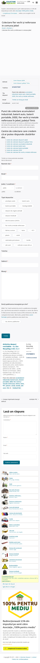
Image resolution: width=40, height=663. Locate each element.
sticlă (18, 235)
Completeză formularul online (17, 648)
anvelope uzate (10, 201)
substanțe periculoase (12, 240)
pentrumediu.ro (7, 644)
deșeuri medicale (10, 216)
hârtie (18, 384)
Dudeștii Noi (17, 388)
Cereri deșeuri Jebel (19, 80)
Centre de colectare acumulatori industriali (19, 144)
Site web (5, 453)
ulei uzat (8, 245)
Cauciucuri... (13, 537)
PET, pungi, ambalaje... (14, 478)
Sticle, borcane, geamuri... (15, 484)
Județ (3, 191)
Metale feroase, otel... (14, 490)
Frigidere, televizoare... (15, 502)
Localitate (18, 191)
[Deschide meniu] (37, 2)
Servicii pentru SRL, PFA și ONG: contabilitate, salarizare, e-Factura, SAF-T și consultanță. (20, 579)
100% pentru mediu (23, 2)
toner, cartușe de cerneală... (16, 513)
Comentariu (7, 420)
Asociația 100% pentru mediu (24, 11)
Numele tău (6, 164)
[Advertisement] (20, 52)
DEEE (13, 96)
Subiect (4, 261)
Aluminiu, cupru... (15, 496)
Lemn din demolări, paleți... (16, 542)
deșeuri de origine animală (13, 211)
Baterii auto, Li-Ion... (14, 525)
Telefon (4, 251)
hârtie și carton (10, 230)
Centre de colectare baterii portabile (17, 148)
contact (34, 657)
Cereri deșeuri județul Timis (21, 83)
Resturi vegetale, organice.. (15, 566)
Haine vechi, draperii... (14, 519)
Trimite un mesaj (31, 357)
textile (28, 240)
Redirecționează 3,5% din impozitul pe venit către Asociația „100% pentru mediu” (19, 624)
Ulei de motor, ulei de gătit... (16, 531)
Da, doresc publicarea (12, 321)
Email (3, 174)
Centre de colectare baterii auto (16, 146)
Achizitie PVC (33, 399)
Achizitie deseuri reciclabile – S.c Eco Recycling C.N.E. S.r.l (11, 346)
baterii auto (22, 94)
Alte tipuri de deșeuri (9, 584)
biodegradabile (27, 206)
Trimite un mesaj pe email (20, 100)
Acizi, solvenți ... (15, 560)
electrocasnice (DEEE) (12, 220)
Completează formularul (10, 13)
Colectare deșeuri (25, 657)
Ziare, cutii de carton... (14, 473)
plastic (7, 235)
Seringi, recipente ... (14, 554)
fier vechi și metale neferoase (25, 96)
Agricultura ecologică (9, 587)
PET (33, 230)
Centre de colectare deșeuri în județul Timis (20, 142)
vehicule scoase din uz (25, 245)
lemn (23, 230)
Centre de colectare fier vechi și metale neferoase (21, 152)
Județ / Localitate (8, 184)
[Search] (33, 2)
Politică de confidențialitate (20, 659)
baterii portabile (31, 94)
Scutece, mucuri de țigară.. (15, 572)
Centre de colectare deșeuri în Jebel (17, 140)
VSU (8, 388)
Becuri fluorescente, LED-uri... (16, 508)
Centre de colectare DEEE (14, 150)
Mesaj (4, 271)
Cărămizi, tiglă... (15, 548)
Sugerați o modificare (32, 108)
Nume (5, 437)
